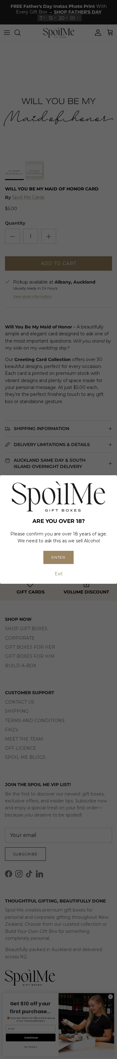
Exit (59, 574)
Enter (58, 557)
